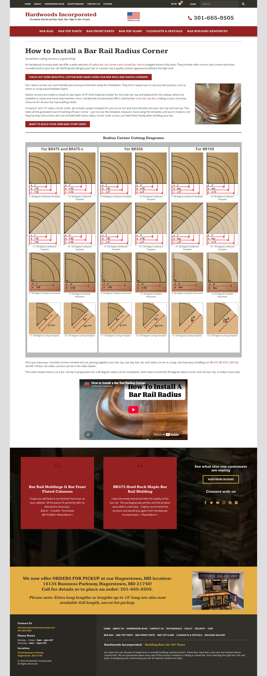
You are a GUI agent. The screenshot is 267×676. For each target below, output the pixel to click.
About (37, 3)
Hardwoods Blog (54, 3)
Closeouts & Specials (164, 31)
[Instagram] (224, 503)
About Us (118, 628)
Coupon (107, 3)
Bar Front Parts (100, 31)
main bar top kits (146, 98)
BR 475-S (224, 362)
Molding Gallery (215, 635)
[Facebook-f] (205, 503)
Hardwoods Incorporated (61, 14)
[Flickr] (236, 503)
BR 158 (34, 366)
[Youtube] (218, 503)
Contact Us (93, 3)
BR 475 (214, 362)
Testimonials (174, 628)
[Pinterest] (230, 503)
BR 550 (234, 362)
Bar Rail (46, 31)
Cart (210, 628)
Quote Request (76, 3)
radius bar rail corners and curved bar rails (117, 64)
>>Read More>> (64, 514)
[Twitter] (211, 503)
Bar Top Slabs (130, 31)
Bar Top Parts (70, 31)
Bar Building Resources (207, 31)
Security (200, 628)
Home (28, 3)
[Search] (243, 3)
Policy (188, 628)
